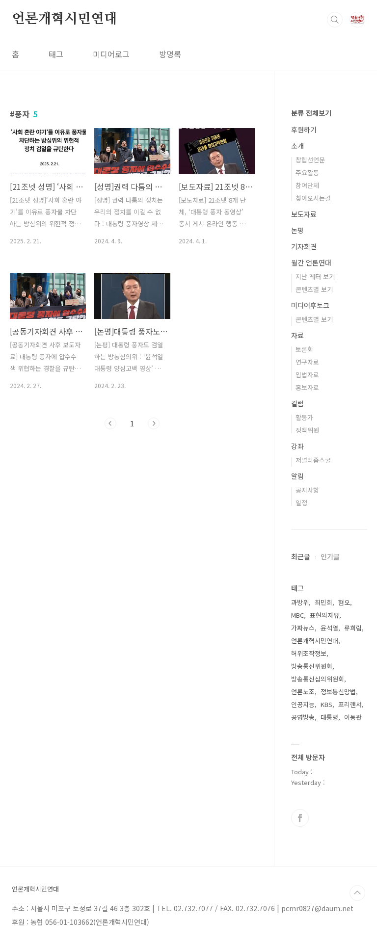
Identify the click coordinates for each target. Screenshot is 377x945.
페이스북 (300, 818)
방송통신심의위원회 (317, 678)
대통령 (329, 717)
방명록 (170, 54)
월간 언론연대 (311, 262)
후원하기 (304, 129)
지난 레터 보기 (315, 276)
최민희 (323, 602)
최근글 (300, 556)
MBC (297, 615)
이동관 (353, 717)
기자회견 (304, 246)
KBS (326, 704)
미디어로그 (111, 54)
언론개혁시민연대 (64, 19)
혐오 (344, 602)
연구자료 (307, 362)
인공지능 (303, 704)
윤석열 (329, 627)
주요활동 (307, 172)
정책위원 (307, 430)
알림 (297, 476)
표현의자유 (324, 615)
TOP (357, 893)
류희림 (353, 627)
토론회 (304, 349)
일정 (301, 502)
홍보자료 (307, 387)
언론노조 (303, 691)
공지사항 (307, 490)
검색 (334, 19)
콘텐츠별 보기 (314, 289)
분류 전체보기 (311, 113)
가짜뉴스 (303, 627)
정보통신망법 (338, 691)
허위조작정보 (308, 653)
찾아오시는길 (313, 198)
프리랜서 (350, 704)
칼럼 (297, 403)
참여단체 (307, 185)
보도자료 (304, 214)
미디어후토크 (310, 305)
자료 (297, 335)
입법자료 (307, 374)
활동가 (304, 417)
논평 (297, 230)
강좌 (297, 446)
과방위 (300, 602)
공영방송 (303, 717)
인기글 (330, 556)
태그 (56, 54)
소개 (297, 146)
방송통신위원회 (311, 666)
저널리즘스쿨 (313, 460)
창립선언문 (310, 159)
